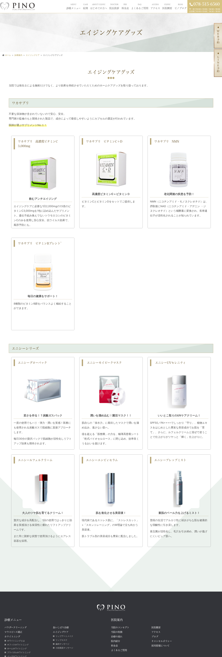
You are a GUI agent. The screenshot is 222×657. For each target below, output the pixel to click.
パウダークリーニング (15, 627)
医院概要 (163, 6)
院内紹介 (115, 641)
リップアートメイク (64, 636)
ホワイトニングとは (16, 640)
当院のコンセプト (120, 627)
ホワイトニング (12, 636)
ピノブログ (179, 6)
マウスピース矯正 (13, 632)
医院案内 (117, 619)
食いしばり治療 (61, 627)
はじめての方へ (79, 6)
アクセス (148, 6)
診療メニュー (48, 6)
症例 (63, 6)
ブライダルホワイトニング (19, 652)
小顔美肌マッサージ (64, 648)
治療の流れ (116, 636)
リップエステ (61, 640)
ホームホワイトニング (17, 648)
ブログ (154, 636)
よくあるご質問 (129, 6)
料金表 (111, 6)
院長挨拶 (98, 6)
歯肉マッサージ (62, 644)
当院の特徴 (116, 632)
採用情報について (160, 645)
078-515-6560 (206, 3)
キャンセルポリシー (161, 641)
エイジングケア (60, 632)
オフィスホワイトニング (18, 644)
